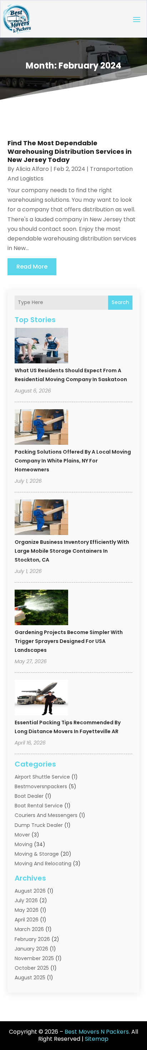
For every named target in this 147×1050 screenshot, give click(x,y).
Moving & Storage (37, 853)
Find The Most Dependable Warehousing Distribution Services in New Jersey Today (69, 151)
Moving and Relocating (43, 863)
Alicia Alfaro (32, 169)
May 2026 (27, 910)
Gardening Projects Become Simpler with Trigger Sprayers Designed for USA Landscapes (69, 641)
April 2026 (27, 919)
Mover (22, 834)
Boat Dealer (29, 796)
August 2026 (30, 890)
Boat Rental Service (39, 805)
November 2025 (34, 958)
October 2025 (32, 967)
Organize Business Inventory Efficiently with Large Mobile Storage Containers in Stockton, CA (72, 550)
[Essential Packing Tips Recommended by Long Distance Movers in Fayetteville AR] (41, 699)
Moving (23, 844)
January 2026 (31, 948)
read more (31, 266)
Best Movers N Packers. (97, 1032)
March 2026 (29, 929)
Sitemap (96, 1039)
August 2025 (30, 977)
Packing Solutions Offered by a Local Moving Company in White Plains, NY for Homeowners (73, 460)
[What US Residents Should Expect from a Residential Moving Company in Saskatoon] (41, 347)
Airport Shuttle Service (42, 776)
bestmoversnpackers (41, 786)
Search (120, 302)
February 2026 (32, 939)
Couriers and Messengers (46, 815)
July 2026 (26, 900)
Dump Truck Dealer (39, 825)
